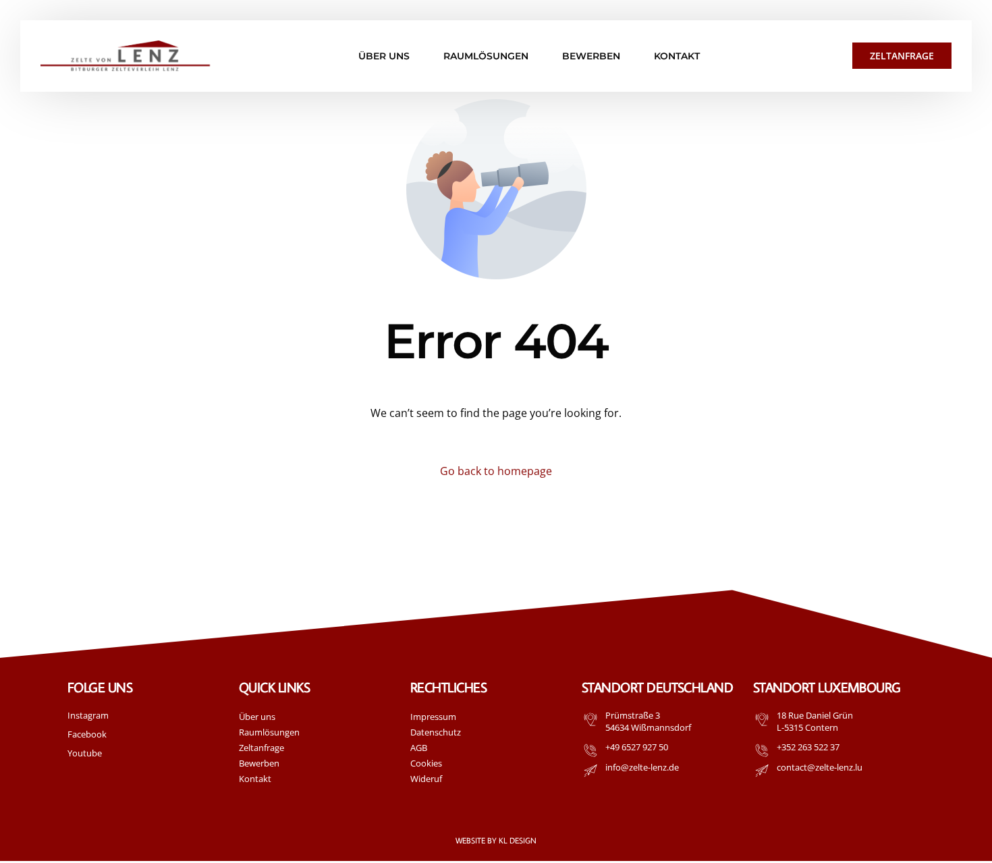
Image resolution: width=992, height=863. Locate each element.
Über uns (257, 717)
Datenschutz (435, 732)
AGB (418, 748)
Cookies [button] (426, 763)
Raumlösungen (269, 732)
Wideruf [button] (426, 779)
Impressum (433, 717)
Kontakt (255, 779)
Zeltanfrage (261, 748)
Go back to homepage (496, 471)
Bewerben (259, 763)
